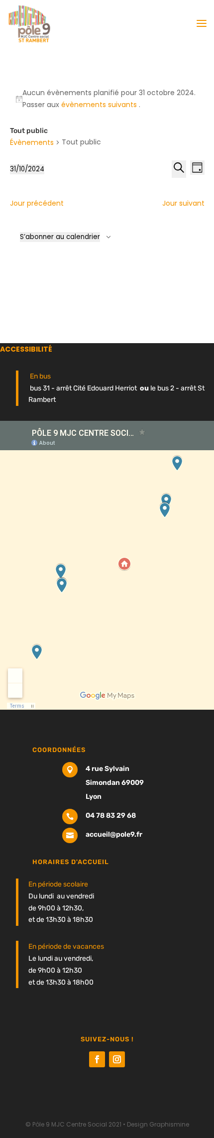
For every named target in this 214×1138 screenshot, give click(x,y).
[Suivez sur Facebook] (97, 1059)
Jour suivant (183, 203)
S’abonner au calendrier (60, 237)
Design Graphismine (158, 1124)
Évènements (32, 142)
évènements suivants (100, 105)
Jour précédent (37, 203)
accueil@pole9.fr (114, 834)
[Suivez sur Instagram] (117, 1059)
